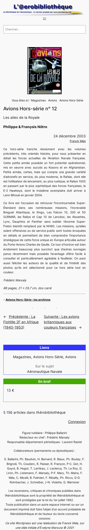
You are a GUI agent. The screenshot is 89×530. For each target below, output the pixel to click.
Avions (52, 100)
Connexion (77, 422)
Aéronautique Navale (44, 372)
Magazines (38, 100)
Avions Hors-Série (71, 100)
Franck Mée (78, 141)
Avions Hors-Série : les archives (28, 299)
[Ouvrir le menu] (44, 18)
